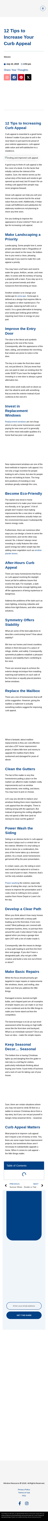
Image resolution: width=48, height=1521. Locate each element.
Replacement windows (15, 422)
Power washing (12, 883)
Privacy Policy (24, 1489)
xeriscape (21, 296)
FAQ (24, 1495)
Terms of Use (24, 1492)
